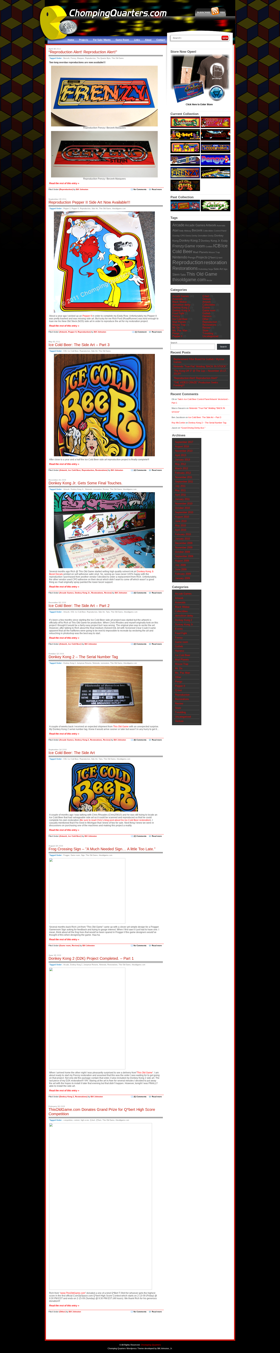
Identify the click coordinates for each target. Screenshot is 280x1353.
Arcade (66, 965)
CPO (182, 236)
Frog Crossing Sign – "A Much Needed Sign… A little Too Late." (102, 849)
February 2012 (183, 472)
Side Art (95, 209)
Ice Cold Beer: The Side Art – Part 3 (79, 345)
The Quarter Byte (103, 58)
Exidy (224, 240)
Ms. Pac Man (179, 330)
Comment (140, 332)
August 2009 (182, 560)
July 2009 (180, 565)
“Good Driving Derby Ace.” (193, 428)
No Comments (140, 189)
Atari (175, 230)
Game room (75, 855)
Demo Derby (191, 236)
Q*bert (98, 1120)
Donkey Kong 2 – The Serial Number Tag (83, 657)
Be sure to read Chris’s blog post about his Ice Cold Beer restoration (115, 820)
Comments (140, 470)
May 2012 (180, 464)
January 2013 (182, 459)
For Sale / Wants (102, 40)
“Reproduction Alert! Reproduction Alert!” (83, 52)
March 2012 (181, 468)
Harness (207, 316)
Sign (83, 855)
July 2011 (180, 486)
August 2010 (182, 516)
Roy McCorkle (178, 423)
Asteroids (221, 225)
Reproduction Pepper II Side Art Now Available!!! (89, 202)
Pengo (192, 257)
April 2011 (180, 494)
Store (205, 330)
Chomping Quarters (151, 1345)
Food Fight (178, 313)
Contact (160, 40)
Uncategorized (210, 336)
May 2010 (180, 525)
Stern (176, 274)
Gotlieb (206, 313)
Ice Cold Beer (73, 351)
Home (71, 40)
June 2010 (180, 521)
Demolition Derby (206, 236)
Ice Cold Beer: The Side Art (72, 753)
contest (77, 1120)
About (148, 40)
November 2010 (183, 503)
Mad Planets (200, 252)
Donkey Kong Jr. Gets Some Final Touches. (85, 483)
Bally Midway (185, 231)
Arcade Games (67, 593)
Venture (206, 299)
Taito (108, 612)
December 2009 (183, 543)
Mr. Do (176, 327)
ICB (64, 351)
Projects (83, 40)
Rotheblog (203, 269)
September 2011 (184, 481)
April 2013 (180, 455)
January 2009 (182, 578)
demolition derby (181, 304)
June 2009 (180, 569)
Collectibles (208, 231)
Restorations (101, 470)
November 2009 (183, 547)
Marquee (80, 58)
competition (68, 1120)
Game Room (122, 40)
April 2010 (180, 529)
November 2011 (183, 477)
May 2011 (180, 490)
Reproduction (90, 58)
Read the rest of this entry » (64, 183)
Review (106, 489)
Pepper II (75, 209)
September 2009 (184, 556)
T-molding (207, 333)
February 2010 (183, 534)
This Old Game (118, 58)
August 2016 (182, 446)
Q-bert (92, 1120)
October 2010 (182, 508)
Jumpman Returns (84, 663)
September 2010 (184, 512)
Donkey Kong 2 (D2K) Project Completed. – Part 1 (91, 958)
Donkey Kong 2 (69, 663)
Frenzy (73, 58)
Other (62, 1312)
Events (206, 307)
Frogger (66, 855)
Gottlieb (209, 246)
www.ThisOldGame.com (72, 1293)
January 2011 (182, 499)
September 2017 (184, 442)
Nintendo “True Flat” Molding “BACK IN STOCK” (200, 366)
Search (173, 342)
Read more (157, 189)
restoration (97, 489)
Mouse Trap (214, 252)
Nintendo (88, 489)
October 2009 (182, 551)
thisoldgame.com (119, 209)
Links (137, 40)
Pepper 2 (66, 209)
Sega (210, 269)
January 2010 (182, 538)
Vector (209, 280)
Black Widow (179, 301)
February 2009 (183, 573)
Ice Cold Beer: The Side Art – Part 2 (79, 606)
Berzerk (66, 58)
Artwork (63, 332)
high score (85, 1120)
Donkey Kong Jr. (77, 489)
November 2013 (183, 450)
